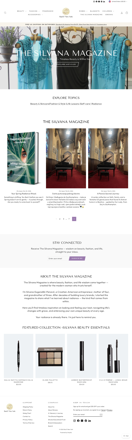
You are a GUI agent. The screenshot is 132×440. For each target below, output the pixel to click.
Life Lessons (73, 103)
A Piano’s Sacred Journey (108, 193)
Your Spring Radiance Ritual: (24, 193)
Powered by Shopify (66, 432)
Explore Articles (66, 64)
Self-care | (85, 103)
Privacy (109, 410)
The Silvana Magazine (91, 14)
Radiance (97, 103)
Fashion (33, 11)
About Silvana (53, 410)
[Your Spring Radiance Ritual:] (24, 158)
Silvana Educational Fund (56, 420)
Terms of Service (28, 423)
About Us (51, 407)
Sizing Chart (27, 413)
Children (108, 11)
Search (50, 426)
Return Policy (27, 410)
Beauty (21, 11)
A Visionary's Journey (55, 413)
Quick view (18, 376)
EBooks (109, 14)
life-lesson (20, 191)
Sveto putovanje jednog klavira (66, 193)
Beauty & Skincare (39, 103)
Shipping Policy (28, 407)
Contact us (26, 416)
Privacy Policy (27, 420)
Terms (103, 410)
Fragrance (48, 11)
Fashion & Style (58, 103)
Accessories (34, 14)
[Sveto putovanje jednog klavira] (66, 158)
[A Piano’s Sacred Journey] (108, 158)
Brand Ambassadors (55, 423)
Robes (82, 11)
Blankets (95, 11)
